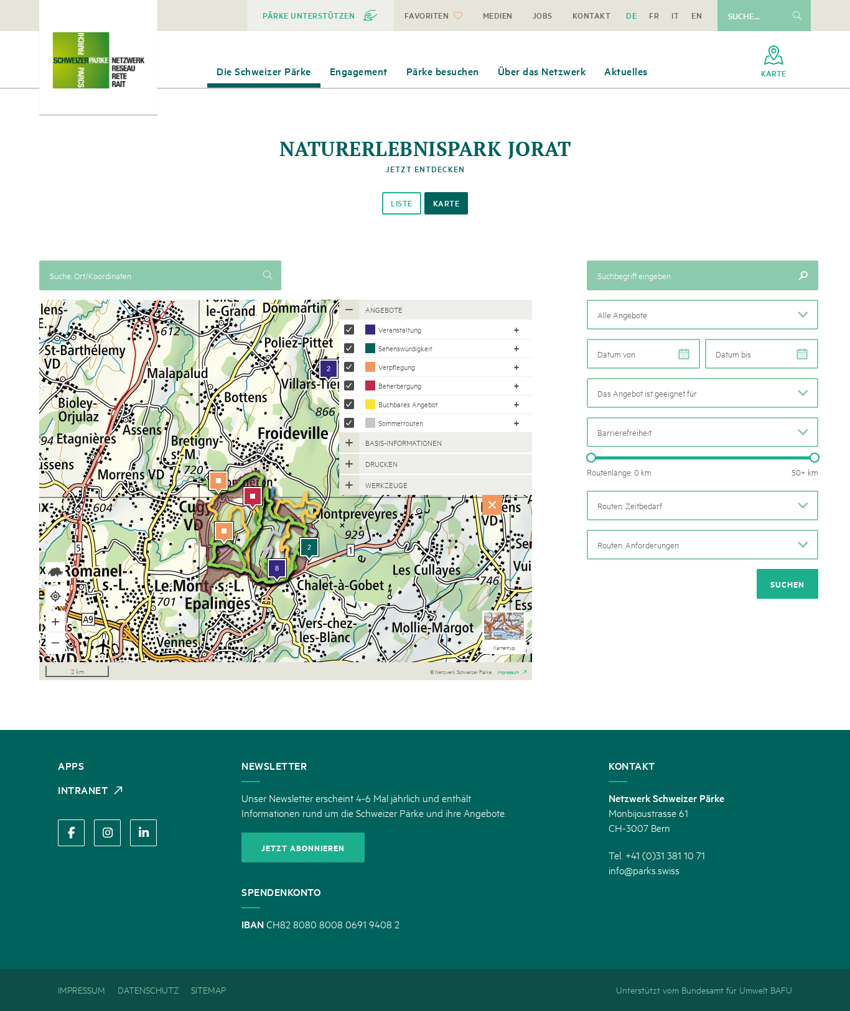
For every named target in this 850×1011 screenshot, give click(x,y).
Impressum (508, 671)
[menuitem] (320, 15)
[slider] (591, 458)
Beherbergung (399, 385)
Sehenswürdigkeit (405, 348)
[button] (702, 315)
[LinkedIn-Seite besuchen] (143, 832)
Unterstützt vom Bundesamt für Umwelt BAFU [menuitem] (704, 989)
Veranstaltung (399, 329)
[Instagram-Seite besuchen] (107, 832)
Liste (402, 203)
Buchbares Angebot (408, 404)
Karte (446, 203)
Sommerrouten (400, 422)
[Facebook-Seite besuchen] (71, 832)
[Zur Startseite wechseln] (98, 60)
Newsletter (274, 765)
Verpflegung (396, 366)
